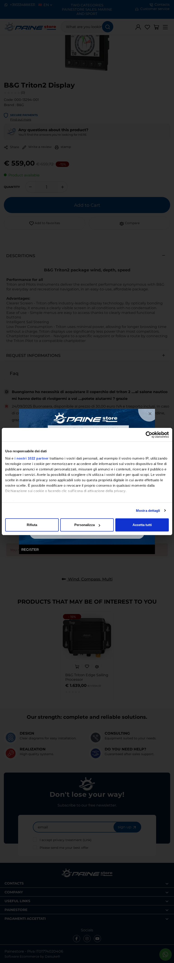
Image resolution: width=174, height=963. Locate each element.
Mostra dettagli (148, 510)
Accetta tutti (142, 525)
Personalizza (84, 525)
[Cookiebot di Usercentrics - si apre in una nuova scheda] (149, 434)
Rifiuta (32, 525)
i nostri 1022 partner (31, 458)
